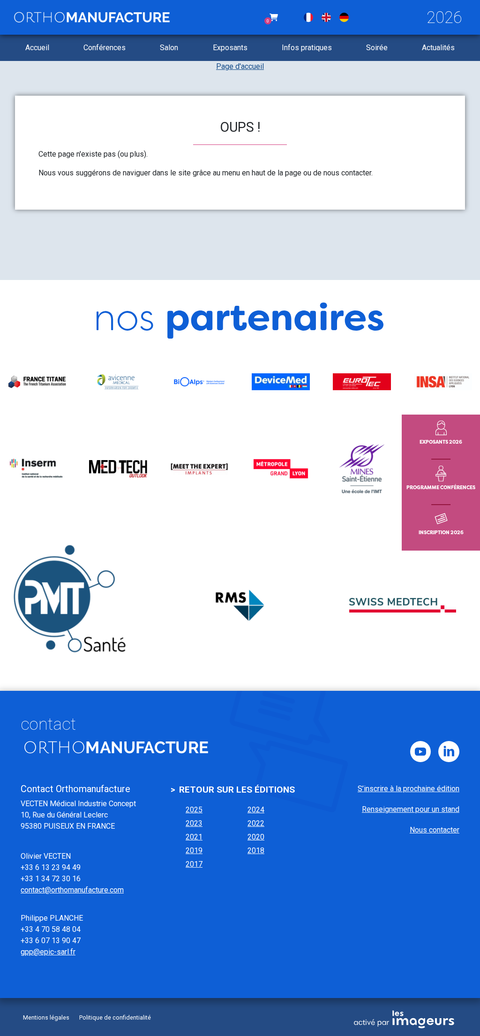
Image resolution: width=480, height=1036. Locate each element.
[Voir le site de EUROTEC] (361, 382)
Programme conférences (440, 487)
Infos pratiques (307, 47)
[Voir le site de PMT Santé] (77, 605)
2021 (194, 836)
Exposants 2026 (441, 442)
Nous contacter (434, 829)
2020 (256, 836)
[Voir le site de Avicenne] (118, 382)
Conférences (104, 47)
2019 (194, 850)
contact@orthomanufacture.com (72, 889)
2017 (194, 864)
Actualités (438, 47)
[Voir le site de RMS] (240, 605)
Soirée (377, 47)
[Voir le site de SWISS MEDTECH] (402, 605)
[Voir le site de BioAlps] (199, 382)
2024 (256, 809)
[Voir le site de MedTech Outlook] (118, 469)
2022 (256, 823)
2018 (256, 850)
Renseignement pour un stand (410, 809)
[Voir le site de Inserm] (37, 469)
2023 (194, 823)
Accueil (37, 47)
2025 (194, 809)
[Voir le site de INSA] (443, 382)
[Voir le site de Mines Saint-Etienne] (361, 469)
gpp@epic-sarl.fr (48, 951)
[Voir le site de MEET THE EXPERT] (199, 469)
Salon (169, 47)
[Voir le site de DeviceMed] (280, 382)
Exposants (230, 47)
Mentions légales (46, 1017)
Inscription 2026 (441, 532)
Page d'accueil (240, 66)
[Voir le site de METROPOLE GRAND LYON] (280, 469)
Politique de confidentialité (115, 1017)
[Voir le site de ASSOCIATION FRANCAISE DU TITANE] (37, 382)
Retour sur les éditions (237, 789)
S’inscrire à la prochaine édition (408, 788)
